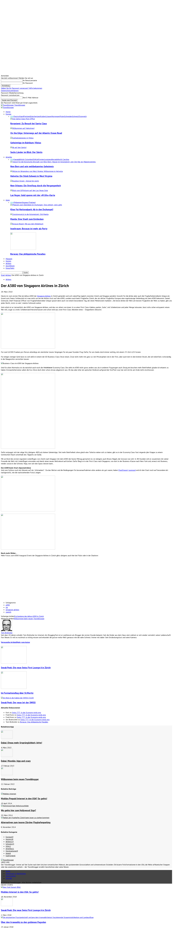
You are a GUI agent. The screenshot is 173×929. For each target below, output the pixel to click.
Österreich (82, 116)
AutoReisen (10, 266)
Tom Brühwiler (6, 633)
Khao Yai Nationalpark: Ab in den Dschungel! (31, 209)
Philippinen (18, 202)
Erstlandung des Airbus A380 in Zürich (29, 616)
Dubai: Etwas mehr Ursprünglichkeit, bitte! (21, 742)
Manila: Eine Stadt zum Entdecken (27, 219)
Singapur (25, 202)
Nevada (54, 159)
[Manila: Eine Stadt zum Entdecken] (29, 214)
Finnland (27, 116)
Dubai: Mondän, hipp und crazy (16, 761)
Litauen (49, 116)
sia (7, 607)
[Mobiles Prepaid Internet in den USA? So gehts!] (8, 794)
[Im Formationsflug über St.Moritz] (14, 688)
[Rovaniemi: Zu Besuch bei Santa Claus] (22, 119)
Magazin (9, 259)
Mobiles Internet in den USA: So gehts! (20, 892)
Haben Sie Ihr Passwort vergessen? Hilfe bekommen (21, 88)
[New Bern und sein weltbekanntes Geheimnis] (53, 162)
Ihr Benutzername (30, 80)
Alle (12, 116)
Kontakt (9, 878)
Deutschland (19, 116)
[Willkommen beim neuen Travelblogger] (7, 774)
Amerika (9, 157)
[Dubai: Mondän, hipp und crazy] (7, 756)
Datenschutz (11, 876)
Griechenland (35, 116)
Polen (62, 116)
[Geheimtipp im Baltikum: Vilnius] (22, 138)
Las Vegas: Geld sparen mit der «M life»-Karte (32, 195)
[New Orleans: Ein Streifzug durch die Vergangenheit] (24, 181)
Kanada (16, 159)
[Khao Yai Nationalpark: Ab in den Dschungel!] (36, 205)
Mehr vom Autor (23, 642)
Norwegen (56, 116)
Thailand (32, 202)
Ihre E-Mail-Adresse (30, 97)
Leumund (132, 470)
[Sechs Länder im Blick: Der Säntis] (18, 147)
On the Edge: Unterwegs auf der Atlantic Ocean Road (36, 133)
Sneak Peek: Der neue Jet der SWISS (18, 702)
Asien (8, 200)
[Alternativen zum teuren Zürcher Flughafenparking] (25, 817)
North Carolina (63, 159)
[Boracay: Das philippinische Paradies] (23, 249)
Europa (8, 114)
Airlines (8, 263)
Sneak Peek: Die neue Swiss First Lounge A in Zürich (26, 667)
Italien (43, 116)
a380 (8, 605)
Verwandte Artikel (8, 642)
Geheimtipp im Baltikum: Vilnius (25, 142)
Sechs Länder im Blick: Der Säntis (26, 152)
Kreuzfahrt (10, 268)
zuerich (8, 612)
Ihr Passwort (28, 83)
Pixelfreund (123, 470)
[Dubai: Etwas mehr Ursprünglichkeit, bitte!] (7, 738)
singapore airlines (12, 609)
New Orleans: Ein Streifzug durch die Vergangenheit (35, 185)
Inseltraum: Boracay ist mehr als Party (28, 228)
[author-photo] (6, 630)
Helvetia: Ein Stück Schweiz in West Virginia (31, 176)
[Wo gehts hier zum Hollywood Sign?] (15, 806)
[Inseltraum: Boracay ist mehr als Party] (26, 224)
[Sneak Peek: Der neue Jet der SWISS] (17, 698)
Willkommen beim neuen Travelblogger (29, 618)
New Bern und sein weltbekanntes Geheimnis (32, 166)
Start (3, 275)
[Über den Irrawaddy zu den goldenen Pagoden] (47, 917)
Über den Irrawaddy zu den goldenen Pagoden (23, 922)
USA (33, 159)
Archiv (8, 871)
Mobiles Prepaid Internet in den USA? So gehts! (24, 798)
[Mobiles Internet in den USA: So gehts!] (11, 887)
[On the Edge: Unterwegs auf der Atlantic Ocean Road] (22, 128)
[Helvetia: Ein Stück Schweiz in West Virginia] (36, 171)
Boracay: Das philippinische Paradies (27, 254)
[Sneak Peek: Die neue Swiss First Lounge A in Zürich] (14, 663)
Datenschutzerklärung (9, 90)
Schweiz (75, 116)
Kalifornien (39, 159)
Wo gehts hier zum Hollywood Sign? (18, 810)
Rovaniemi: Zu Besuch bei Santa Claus (28, 123)
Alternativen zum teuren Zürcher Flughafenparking (25, 822)
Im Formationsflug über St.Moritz (17, 693)
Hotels (8, 261)
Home (8, 111)
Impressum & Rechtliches (16, 873)
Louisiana (47, 159)
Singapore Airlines (44, 296)
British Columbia (25, 159)
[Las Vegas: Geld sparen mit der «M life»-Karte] (29, 190)
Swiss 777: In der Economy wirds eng (26, 712)
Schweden (68, 116)
